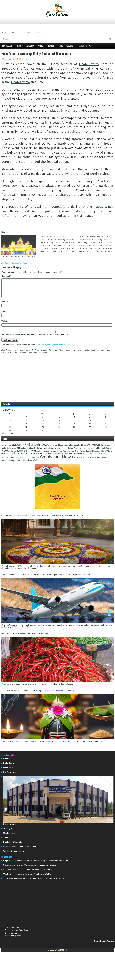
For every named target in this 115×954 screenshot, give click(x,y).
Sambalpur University (85, 457)
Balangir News (20, 444)
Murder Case (74, 451)
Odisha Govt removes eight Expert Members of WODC (27, 874)
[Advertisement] (57, 23)
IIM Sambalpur (88, 448)
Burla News (11, 448)
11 (59, 420)
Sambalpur (8, 837)
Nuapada (96, 451)
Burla (3, 448)
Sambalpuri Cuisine (34, 45)
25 (59, 427)
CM (18, 448)
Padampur (30, 453)
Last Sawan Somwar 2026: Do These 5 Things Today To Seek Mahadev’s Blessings (38, 691)
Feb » (10, 433)
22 (10, 427)
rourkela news (75, 453)
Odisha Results (10, 833)
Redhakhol (52, 453)
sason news (101, 458)
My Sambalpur (61, 950)
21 (106, 424)
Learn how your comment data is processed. (56, 345)
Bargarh (6, 759)
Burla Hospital (9, 763)
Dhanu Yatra (89, 64)
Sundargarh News (14, 460)
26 (74, 427)
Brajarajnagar (105, 445)
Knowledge (7, 45)
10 (43, 420)
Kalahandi (12, 451)
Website (4, 321)
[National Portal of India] (57, 508)
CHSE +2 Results (66, 45)
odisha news (19, 453)
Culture (27, 33)
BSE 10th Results (85, 45)
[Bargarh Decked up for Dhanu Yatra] (18, 245)
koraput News (56, 451)
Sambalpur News (56, 456)
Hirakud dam (48, 448)
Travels (50, 45)
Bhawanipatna (63, 445)
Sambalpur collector (91, 454)
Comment (6, 276)
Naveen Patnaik (86, 451)
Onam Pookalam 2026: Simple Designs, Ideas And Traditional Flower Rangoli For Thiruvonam (42, 515)
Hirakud (39, 448)
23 (26, 427)
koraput (46, 451)
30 (26, 430)
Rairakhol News (40, 453)
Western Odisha (32, 460)
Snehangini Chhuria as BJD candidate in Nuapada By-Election (30, 865)
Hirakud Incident (60, 448)
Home (5, 33)
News (19, 45)
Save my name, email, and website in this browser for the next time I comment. (34, 334)
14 (106, 420)
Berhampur (54, 445)
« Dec (4, 433)
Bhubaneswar (93, 445)
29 (10, 430)
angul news (6, 445)
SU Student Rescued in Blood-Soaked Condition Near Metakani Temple (34, 878)
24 (43, 427)
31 (43, 430)
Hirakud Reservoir (74, 448)
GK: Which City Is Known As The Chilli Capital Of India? (25, 633)
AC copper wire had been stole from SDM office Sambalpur (29, 869)
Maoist (65, 451)
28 (106, 427)
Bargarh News (10, 263)
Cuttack (23, 448)
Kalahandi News (26, 451)
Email (4, 311)
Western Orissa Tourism (13, 851)
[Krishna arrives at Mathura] (58, 244)
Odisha (103, 451)
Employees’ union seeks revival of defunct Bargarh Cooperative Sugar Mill (35, 860)
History (40, 33)
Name (4, 302)
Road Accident (63, 453)
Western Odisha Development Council (19, 846)
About (15, 33)
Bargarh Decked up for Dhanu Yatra (18, 256)
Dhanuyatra (8, 768)
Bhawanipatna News (77, 445)
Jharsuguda (8, 828)
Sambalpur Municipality (29, 458)
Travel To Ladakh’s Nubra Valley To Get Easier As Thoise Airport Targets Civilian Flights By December (45, 574)
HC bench (31, 448)
